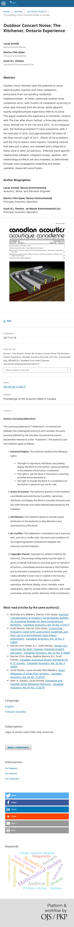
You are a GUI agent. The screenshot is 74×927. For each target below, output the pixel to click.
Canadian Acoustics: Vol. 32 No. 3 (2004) (47, 652)
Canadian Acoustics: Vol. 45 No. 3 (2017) (46, 624)
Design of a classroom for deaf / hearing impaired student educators (38, 649)
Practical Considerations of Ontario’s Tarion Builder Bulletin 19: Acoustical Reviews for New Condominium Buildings (39, 619)
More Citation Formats (17, 370)
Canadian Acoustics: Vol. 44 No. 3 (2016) (36, 675)
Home (6, 11)
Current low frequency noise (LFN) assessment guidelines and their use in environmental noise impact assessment (39, 633)
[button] (37, 796)
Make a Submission (18, 747)
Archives (18, 11)
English (9, 706)
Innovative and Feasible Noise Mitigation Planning (36, 682)
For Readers (11, 768)
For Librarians (12, 778)
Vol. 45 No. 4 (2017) (37, 11)
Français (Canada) (15, 711)
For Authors (11, 773)
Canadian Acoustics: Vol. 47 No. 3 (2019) (37, 685)
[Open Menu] (3, 3)
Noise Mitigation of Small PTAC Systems (37, 671)
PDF (9, 321)
